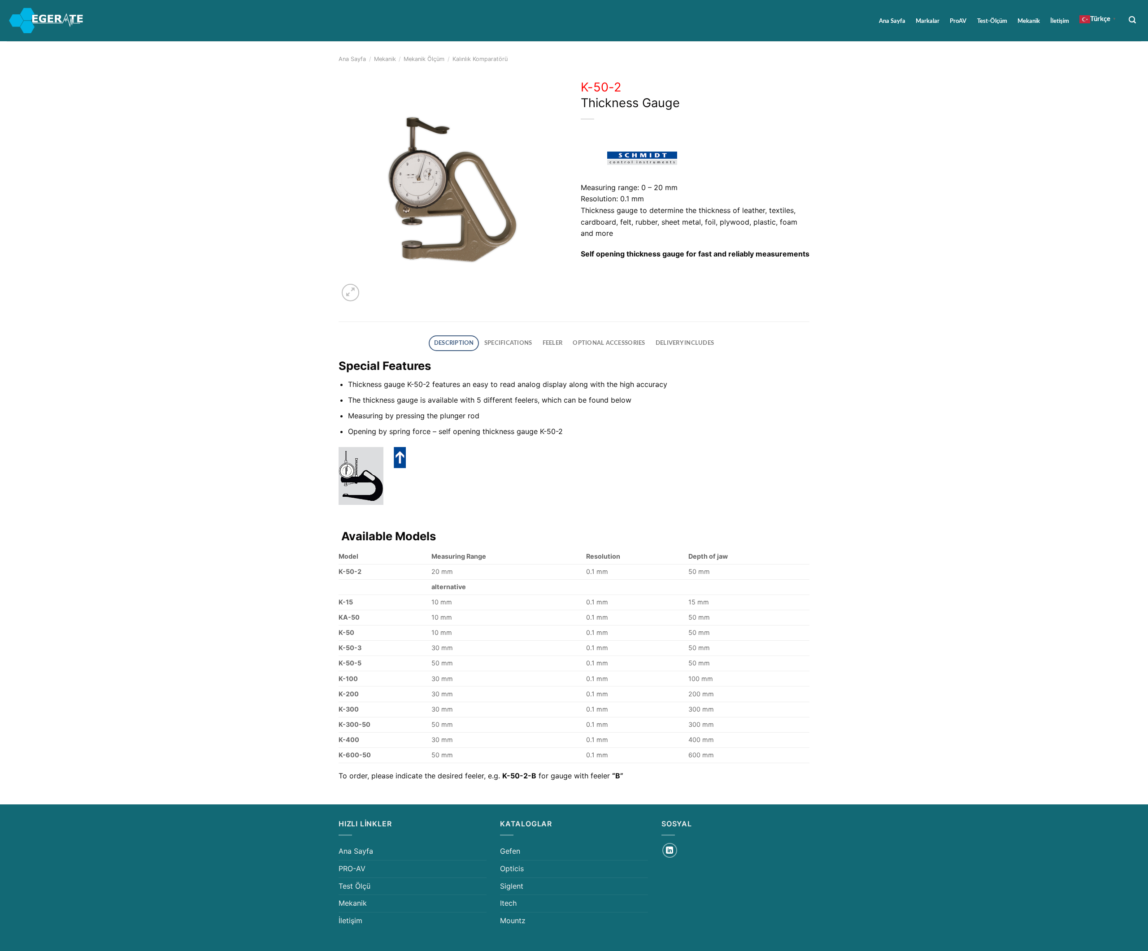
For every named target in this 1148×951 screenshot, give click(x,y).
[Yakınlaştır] (350, 292)
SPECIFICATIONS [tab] (508, 343)
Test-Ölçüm (992, 21)
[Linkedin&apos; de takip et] (669, 850)
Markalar (927, 21)
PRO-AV (352, 868)
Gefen (510, 851)
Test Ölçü (354, 886)
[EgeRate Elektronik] (46, 20)
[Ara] (1132, 20)
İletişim (1059, 21)
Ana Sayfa (892, 21)
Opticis (512, 868)
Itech (508, 903)
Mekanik (1029, 21)
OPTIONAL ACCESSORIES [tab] (609, 343)
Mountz (513, 920)
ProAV (958, 21)
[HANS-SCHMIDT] (643, 158)
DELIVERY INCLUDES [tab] (685, 343)
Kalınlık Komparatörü (480, 59)
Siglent (511, 886)
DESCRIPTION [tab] (454, 343)
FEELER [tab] (553, 343)
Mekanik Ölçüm (424, 59)
